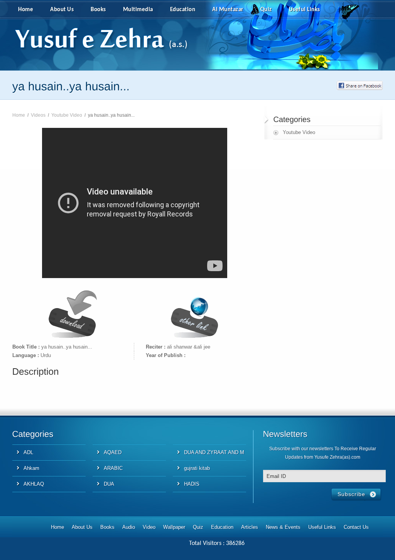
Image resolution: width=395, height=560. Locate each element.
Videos (38, 115)
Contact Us (356, 527)
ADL (28, 452)
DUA (109, 484)
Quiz (266, 10)
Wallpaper (174, 527)
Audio (128, 527)
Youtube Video (66, 115)
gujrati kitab (197, 468)
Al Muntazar (227, 10)
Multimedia (138, 10)
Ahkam (31, 468)
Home (25, 10)
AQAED (113, 452)
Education (183, 10)
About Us (62, 10)
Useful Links (304, 10)
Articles (249, 527)
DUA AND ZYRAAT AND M (214, 452)
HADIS (191, 484)
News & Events (283, 527)
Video (149, 527)
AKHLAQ (34, 484)
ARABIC (113, 468)
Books (98, 10)
